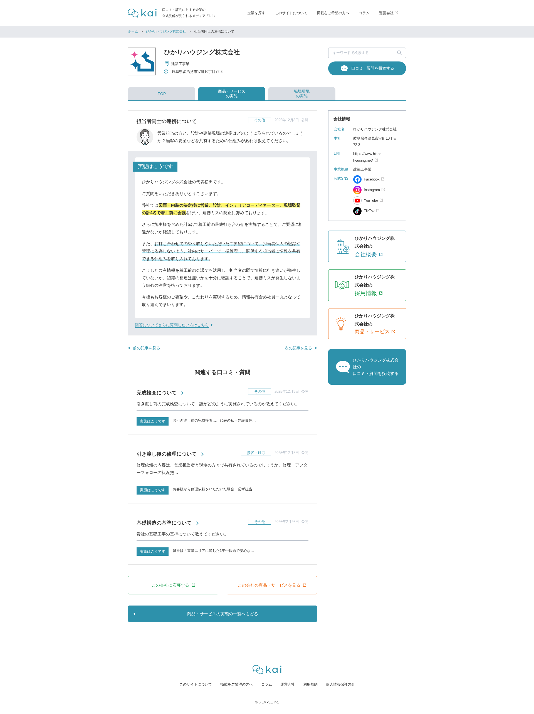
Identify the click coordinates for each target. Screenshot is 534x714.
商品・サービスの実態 (231, 93)
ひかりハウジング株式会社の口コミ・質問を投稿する (376, 367)
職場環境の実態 (302, 93)
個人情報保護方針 (340, 684)
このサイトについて (291, 13)
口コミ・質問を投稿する (372, 68)
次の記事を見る (298, 348)
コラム (364, 13)
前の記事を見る (146, 348)
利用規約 (310, 684)
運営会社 (287, 684)
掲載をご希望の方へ (333, 13)
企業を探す (256, 13)
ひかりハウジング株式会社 (166, 31)
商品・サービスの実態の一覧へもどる (222, 613)
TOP (162, 94)
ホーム (133, 31)
